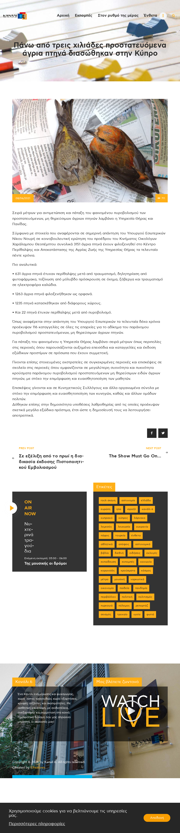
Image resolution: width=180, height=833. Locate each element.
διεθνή (119, 553)
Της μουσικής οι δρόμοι (45, 563)
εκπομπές (128, 561)
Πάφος (105, 535)
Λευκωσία (124, 526)
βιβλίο (105, 553)
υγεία (136, 614)
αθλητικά (107, 544)
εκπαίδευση (108, 561)
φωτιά (150, 614)
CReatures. (38, 767)
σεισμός (106, 614)
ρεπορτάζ (142, 605)
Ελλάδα (146, 500)
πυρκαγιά (107, 605)
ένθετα (136, 535)
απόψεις (124, 544)
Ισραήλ (131, 509)
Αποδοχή (157, 817)
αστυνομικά (142, 544)
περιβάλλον (108, 597)
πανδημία (141, 588)
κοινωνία (146, 561)
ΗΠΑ (118, 509)
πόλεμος (124, 605)
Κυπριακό (107, 518)
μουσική (119, 579)
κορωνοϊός (108, 570)
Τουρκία (120, 535)
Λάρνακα (139, 518)
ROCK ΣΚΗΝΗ (108, 500)
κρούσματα (128, 570)
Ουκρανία (142, 526)
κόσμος (146, 570)
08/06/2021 (23, 198)
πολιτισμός (145, 597)
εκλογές (151, 553)
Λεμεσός (106, 526)
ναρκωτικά (137, 579)
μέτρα (104, 579)
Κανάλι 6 (147, 509)
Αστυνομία (128, 500)
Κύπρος (123, 518)
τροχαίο (122, 614)
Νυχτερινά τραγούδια (29, 537)
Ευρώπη (105, 509)
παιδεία (124, 588)
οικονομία (107, 588)
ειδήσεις (135, 553)
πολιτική (127, 597)
